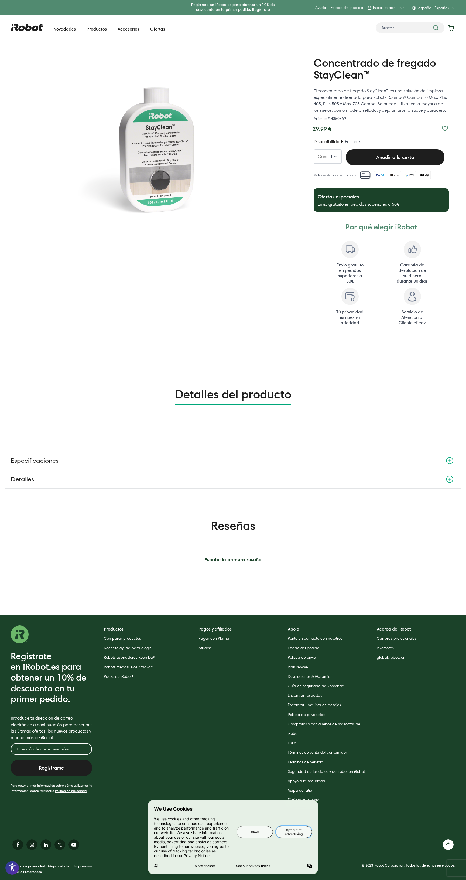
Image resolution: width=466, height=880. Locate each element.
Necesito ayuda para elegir (127, 647)
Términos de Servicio (305, 762)
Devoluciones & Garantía (309, 676)
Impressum (83, 866)
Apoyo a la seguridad (306, 781)
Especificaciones (35, 460)
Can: (322, 156)
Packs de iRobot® (118, 676)
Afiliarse (205, 647)
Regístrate (261, 9)
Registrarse (51, 768)
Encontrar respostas (305, 695)
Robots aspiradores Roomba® (129, 657)
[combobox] (410, 27)
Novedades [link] (64, 29)
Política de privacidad (71, 791)
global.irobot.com (391, 657)
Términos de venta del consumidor (317, 752)
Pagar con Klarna (213, 638)
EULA (292, 742)
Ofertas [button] (157, 29)
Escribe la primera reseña (233, 559)
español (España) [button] (433, 7)
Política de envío (302, 657)
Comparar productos (122, 638)
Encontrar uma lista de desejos (314, 704)
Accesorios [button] (128, 29)
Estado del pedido (347, 7)
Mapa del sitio (300, 790)
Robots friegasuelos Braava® (128, 667)
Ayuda (321, 7)
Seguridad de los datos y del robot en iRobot (326, 771)
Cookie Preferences (26, 871)
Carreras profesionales (396, 638)
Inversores (385, 647)
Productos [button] (97, 29)
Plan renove (298, 667)
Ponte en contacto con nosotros (315, 638)
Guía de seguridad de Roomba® (316, 685)
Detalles (22, 479)
